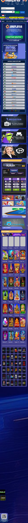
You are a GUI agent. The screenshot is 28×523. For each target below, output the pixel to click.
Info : (3, 21)
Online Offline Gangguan (14, 110)
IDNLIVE (3, 18)
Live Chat (12, 3)
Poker (12, 18)
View (21, 163)
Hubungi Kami (17, 3)
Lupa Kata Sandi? (22, 3)
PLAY (8, 189)
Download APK (7, 3)
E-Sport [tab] (20, 173)
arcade (7, 18)
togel (16, 18)
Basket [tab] (13, 173)
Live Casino (21, 18)
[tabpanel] (15, 184)
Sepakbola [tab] (14, 170)
